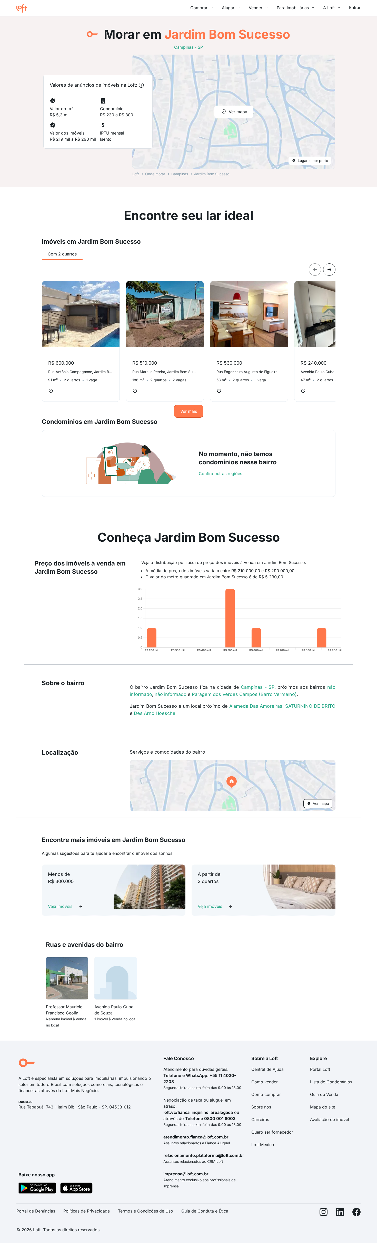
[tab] (62, 254)
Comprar (198, 7)
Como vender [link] (264, 1081)
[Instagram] (324, 1213)
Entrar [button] (355, 7)
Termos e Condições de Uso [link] (145, 1211)
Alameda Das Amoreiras (255, 706)
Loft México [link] (262, 1144)
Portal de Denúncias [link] (35, 1211)
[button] (232, 785)
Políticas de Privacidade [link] (86, 1211)
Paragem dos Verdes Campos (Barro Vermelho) (244, 694)
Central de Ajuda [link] (267, 1069)
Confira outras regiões (220, 473)
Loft (135, 174)
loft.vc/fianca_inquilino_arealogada (198, 1112)
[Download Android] (37, 1189)
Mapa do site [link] (322, 1107)
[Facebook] (356, 1213)
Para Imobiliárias (293, 7)
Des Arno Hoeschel (155, 713)
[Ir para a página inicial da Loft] (23, 8)
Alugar (228, 7)
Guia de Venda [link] (324, 1094)
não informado (170, 694)
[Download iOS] (76, 1189)
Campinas (179, 174)
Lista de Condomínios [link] (331, 1081)
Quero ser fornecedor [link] (272, 1132)
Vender (255, 7)
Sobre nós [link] (261, 1107)
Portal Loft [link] (320, 1069)
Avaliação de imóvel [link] (329, 1119)
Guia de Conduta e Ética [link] (204, 1211)
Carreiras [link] (260, 1119)
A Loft (329, 7)
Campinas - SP (257, 687)
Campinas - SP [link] (188, 47)
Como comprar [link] (266, 1094)
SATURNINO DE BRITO (310, 706)
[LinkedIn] (340, 1213)
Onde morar (155, 174)
